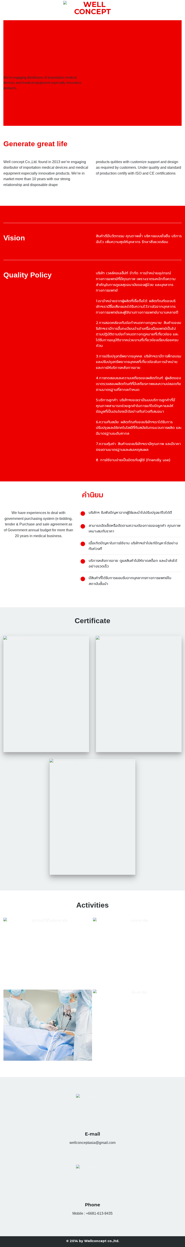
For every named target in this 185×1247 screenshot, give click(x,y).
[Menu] (6, 10)
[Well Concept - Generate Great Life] (92, 10)
